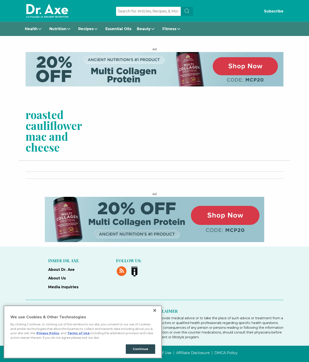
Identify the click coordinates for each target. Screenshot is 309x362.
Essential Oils (118, 29)
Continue (140, 349)
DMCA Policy (226, 353)
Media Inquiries (63, 287)
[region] (83, 331)
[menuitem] (34, 29)
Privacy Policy (47, 333)
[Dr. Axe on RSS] (122, 270)
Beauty (144, 29)
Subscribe (273, 11)
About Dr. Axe (61, 269)
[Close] (155, 310)
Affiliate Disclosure (193, 353)
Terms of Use (78, 333)
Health (31, 29)
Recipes (86, 29)
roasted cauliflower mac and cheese (54, 130)
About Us (57, 278)
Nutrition (58, 29)
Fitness (169, 29)
